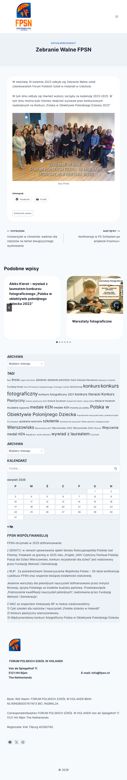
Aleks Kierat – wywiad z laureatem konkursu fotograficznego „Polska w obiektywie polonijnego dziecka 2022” (30, 294)
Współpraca (31, 435)
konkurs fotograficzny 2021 (56, 394)
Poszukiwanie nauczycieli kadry (90, 415)
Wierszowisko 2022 (62, 428)
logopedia (24, 407)
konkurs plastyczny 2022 (36, 401)
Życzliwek (94, 435)
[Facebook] (10, 742)
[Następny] (117, 308)
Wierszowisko (20, 427)
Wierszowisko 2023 (83, 428)
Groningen (58, 387)
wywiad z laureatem (70, 433)
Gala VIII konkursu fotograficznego (38, 387)
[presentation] (95, 295)
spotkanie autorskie (30, 421)
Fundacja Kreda (15, 386)
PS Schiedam (12, 422)
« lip (10, 526)
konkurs (91, 386)
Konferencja (76, 386)
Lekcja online (88, 401)
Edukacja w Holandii (106, 380)
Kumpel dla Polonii (74, 401)
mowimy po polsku (79, 407)
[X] (16, 742)
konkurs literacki (88, 394)
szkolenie (51, 421)
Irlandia (66, 387)
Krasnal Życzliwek (57, 401)
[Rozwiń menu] (117, 16)
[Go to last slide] (9, 308)
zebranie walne (22, 213)
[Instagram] (23, 742)
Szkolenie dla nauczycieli (70, 422)
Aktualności (59, 43)
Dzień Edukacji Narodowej (84, 380)
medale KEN (41, 407)
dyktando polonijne (58, 379)
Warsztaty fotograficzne (92, 321)
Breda (15, 379)
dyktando (41, 379)
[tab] (57, 342)
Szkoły (71, 43)
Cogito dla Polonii (27, 380)
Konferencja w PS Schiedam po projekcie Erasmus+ (99, 236)
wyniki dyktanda (44, 435)
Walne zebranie (88, 422)
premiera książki (111, 415)
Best (9, 380)
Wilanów (97, 428)
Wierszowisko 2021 (43, 428)
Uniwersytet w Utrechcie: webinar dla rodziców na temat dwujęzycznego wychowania (32, 238)
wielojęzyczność (102, 422)
